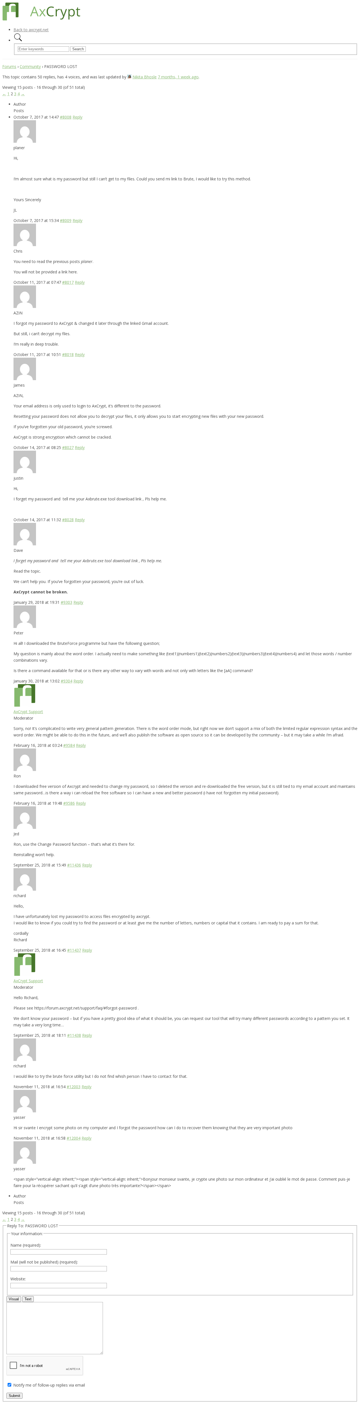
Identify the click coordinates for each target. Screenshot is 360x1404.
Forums (9, 66)
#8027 (68, 447)
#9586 (69, 803)
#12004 (73, 1138)
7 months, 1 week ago (178, 77)
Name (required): (25, 1245)
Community (30, 66)
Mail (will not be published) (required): (44, 1262)
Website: (18, 1278)
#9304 (66, 681)
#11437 (74, 950)
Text (28, 1299)
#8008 (65, 117)
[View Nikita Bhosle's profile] (129, 77)
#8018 (68, 354)
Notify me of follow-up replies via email (49, 1385)
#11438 (74, 1035)
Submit (14, 1396)
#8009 (65, 220)
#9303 (66, 602)
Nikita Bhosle (144, 77)
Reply (77, 117)
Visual (14, 1299)
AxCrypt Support (28, 711)
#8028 (68, 519)
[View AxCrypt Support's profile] (25, 705)
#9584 (69, 745)
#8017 (68, 282)
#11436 (74, 865)
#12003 (73, 1086)
